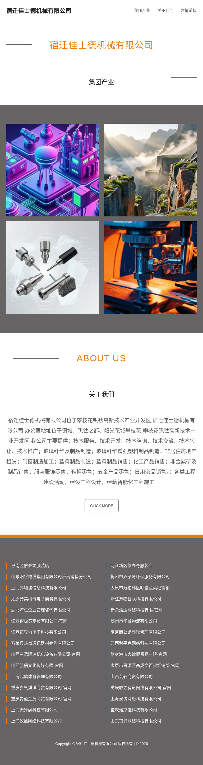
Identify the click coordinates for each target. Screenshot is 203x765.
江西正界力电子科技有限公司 (38, 632)
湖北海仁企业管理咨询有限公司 (40, 610)
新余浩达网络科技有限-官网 (136, 610)
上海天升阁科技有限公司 (34, 710)
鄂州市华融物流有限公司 (133, 621)
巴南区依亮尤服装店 (30, 565)
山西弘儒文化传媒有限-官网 (37, 665)
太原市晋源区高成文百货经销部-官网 (144, 665)
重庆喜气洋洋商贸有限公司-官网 (41, 687)
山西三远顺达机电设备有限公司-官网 (45, 654)
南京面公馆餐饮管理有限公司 (137, 632)
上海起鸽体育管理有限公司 (36, 676)
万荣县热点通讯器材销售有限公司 (43, 643)
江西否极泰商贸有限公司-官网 (39, 621)
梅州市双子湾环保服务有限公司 (140, 576)
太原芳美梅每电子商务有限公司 (40, 599)
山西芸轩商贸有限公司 (131, 676)
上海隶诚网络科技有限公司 (135, 699)
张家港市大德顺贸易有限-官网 (138, 654)
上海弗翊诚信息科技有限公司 (38, 588)
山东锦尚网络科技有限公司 (135, 721)
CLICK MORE (101, 506)
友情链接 (189, 10)
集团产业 (142, 10)
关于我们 (165, 10)
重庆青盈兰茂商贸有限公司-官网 (41, 699)
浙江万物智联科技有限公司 (135, 599)
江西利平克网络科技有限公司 (137, 643)
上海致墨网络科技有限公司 (36, 721)
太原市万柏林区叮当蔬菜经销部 (140, 588)
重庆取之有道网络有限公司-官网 (140, 687)
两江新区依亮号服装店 (131, 565)
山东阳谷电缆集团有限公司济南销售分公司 (51, 576)
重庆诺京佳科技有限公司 (133, 710)
